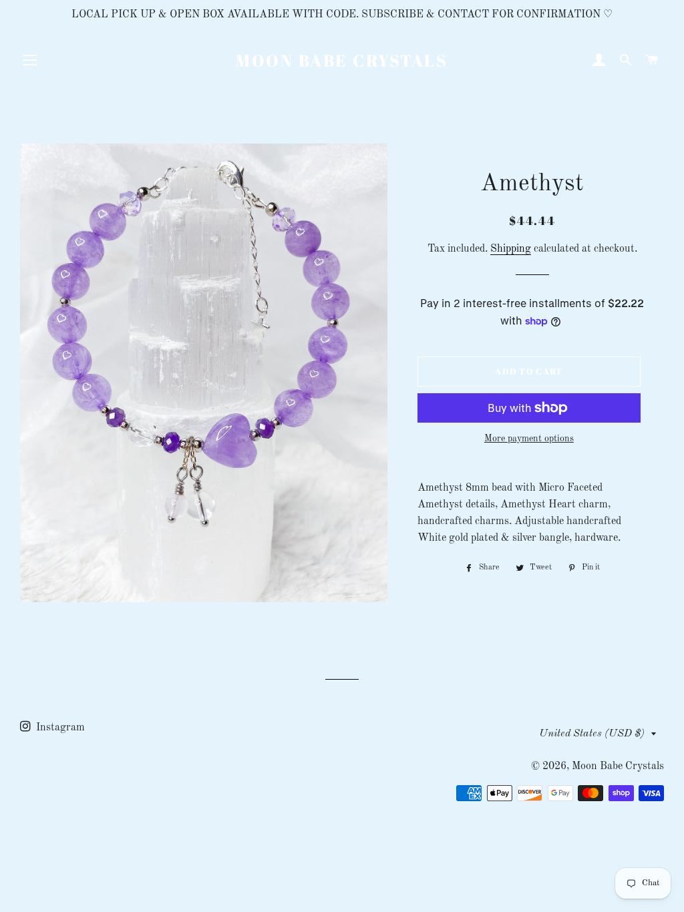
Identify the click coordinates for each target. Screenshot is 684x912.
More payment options (529, 438)
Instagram (59, 727)
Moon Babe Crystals (342, 60)
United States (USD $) (592, 733)
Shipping (510, 249)
